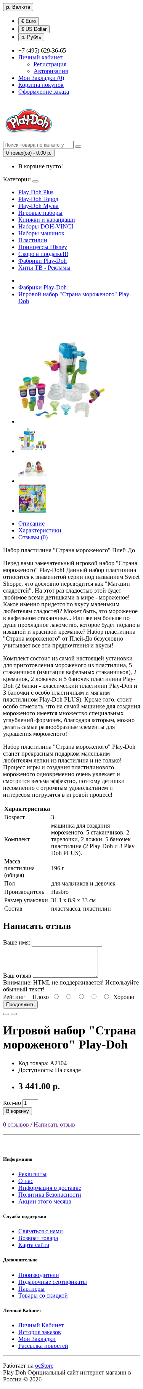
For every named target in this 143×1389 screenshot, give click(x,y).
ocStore (44, 1365)
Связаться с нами (40, 1231)
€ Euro (28, 21)
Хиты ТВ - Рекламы (44, 267)
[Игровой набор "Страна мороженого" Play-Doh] (61, 421)
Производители (38, 1275)
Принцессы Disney (42, 247)
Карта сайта (33, 1245)
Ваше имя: (16, 942)
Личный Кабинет (41, 1325)
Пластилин (32, 240)
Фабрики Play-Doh (42, 260)
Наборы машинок (41, 233)
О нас (25, 1181)
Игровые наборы (40, 212)
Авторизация (51, 71)
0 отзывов (16, 1124)
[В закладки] (6, 1014)
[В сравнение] (14, 1014)
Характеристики (39, 530)
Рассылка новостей (43, 1346)
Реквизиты (32, 1174)
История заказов (39, 1332)
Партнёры (31, 1288)
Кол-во (12, 1103)
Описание (31, 523)
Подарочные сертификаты (52, 1282)
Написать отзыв (54, 1124)
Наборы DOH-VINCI (45, 226)
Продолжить (20, 1004)
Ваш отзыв (17, 975)
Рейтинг (14, 997)
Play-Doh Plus (35, 192)
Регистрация (50, 64)
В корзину (17, 1111)
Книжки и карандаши (46, 219)
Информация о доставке (49, 1187)
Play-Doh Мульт (38, 206)
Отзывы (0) (33, 537)
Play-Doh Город (38, 199)
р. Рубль (31, 37)
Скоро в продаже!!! (43, 254)
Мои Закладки (37, 1339)
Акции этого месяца (44, 1201)
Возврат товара (38, 1238)
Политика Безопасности (49, 1194)
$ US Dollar (34, 29)
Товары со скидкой (43, 1295)
